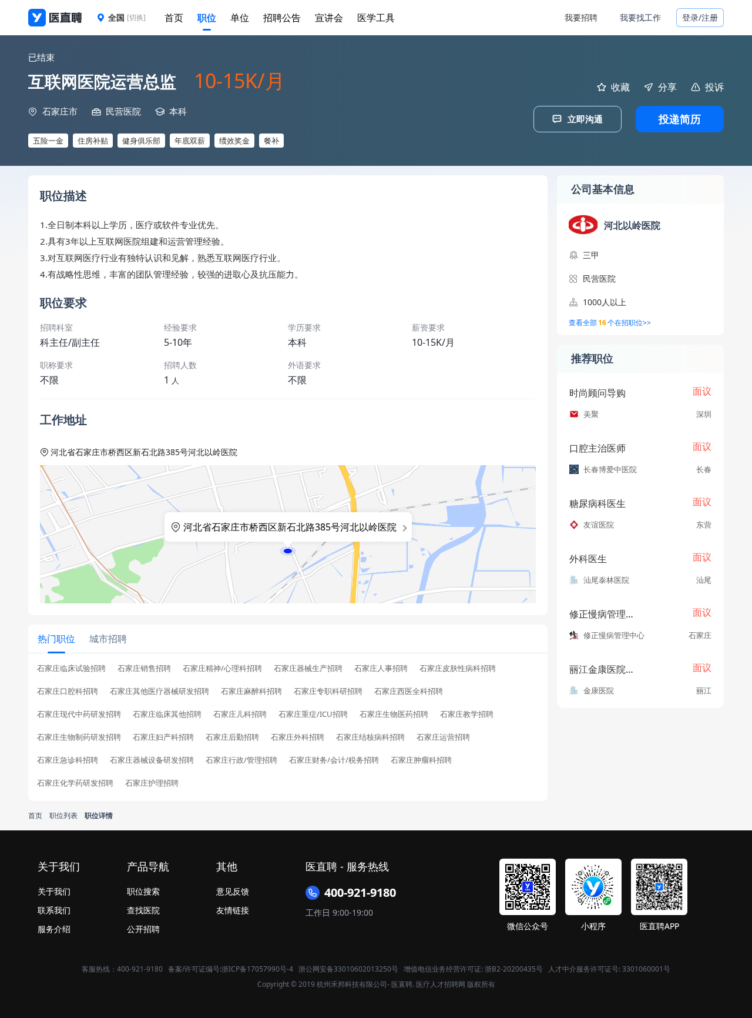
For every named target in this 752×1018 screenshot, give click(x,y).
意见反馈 (232, 891)
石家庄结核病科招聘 (370, 737)
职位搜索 (143, 891)
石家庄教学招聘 (467, 714)
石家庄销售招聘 (144, 668)
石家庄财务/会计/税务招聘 (334, 760)
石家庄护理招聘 (152, 783)
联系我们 (54, 910)
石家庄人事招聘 (381, 668)
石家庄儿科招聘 (240, 714)
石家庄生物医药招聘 (394, 714)
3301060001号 (646, 969)
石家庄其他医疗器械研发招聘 (159, 691)
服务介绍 (54, 928)
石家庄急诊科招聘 (67, 760)
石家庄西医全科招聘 (408, 691)
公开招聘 (143, 928)
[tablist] (288, 639)
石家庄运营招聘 (443, 737)
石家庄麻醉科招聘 (251, 691)
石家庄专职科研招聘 (328, 691)
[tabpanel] (288, 729)
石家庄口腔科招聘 (67, 691)
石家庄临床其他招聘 (167, 714)
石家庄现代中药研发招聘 (79, 714)
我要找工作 (640, 17)
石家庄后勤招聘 (232, 737)
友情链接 (232, 910)
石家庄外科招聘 (297, 737)
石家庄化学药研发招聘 (75, 783)
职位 (206, 17)
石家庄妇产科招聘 (163, 737)
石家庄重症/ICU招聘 (313, 714)
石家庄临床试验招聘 (71, 668)
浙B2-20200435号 (514, 969)
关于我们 (54, 891)
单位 (239, 17)
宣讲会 (329, 17)
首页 (173, 17)
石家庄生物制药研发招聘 (79, 737)
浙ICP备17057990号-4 (257, 969)
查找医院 (143, 910)
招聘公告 (282, 17)
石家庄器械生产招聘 (308, 668)
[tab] (56, 638)
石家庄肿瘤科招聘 (421, 760)
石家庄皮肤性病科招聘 (457, 668)
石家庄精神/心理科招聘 (222, 668)
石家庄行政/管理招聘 (241, 760)
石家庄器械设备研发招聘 (152, 760)
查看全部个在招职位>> (610, 323)
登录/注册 (700, 17)
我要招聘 (581, 17)
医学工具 (376, 17)
